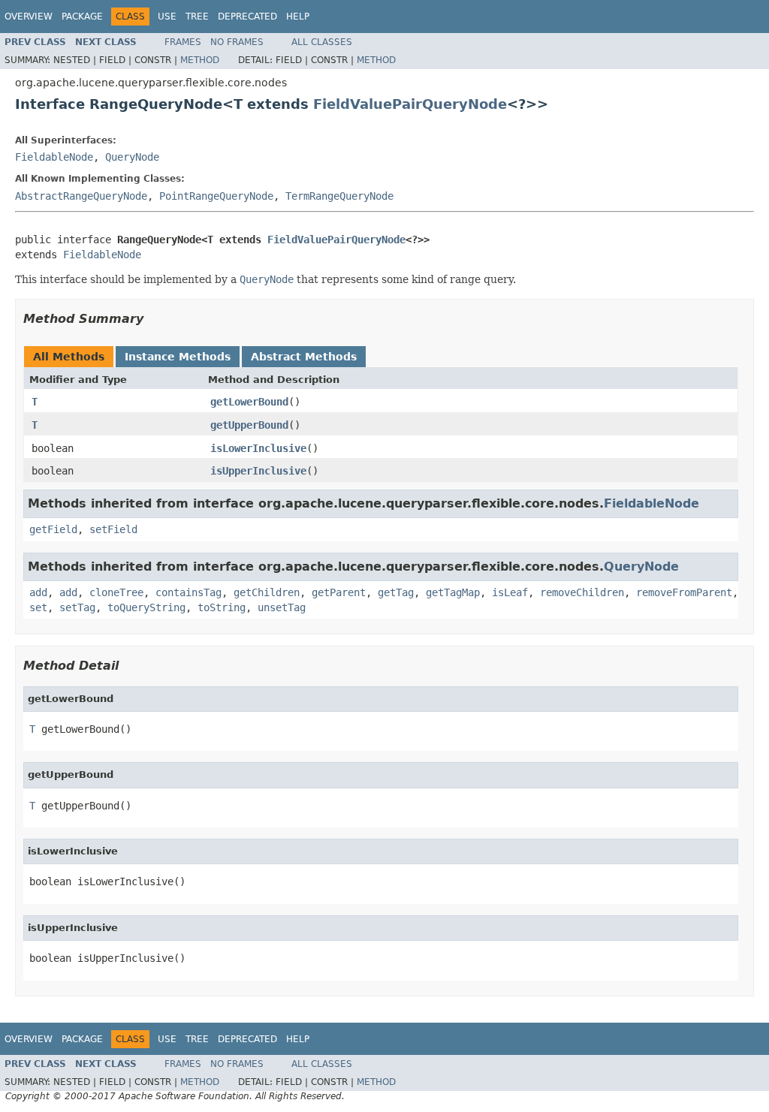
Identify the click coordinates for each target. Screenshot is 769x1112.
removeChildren (582, 592)
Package (82, 16)
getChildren (267, 592)
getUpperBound (249, 425)
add (38, 592)
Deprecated (247, 16)
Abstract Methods (304, 357)
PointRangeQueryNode (216, 196)
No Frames (237, 42)
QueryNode (132, 157)
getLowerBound (249, 402)
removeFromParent (684, 592)
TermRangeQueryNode (339, 196)
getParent (339, 592)
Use (167, 16)
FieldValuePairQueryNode (410, 104)
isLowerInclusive (258, 448)
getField (53, 529)
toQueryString (146, 607)
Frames (182, 42)
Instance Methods (178, 357)
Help (297, 16)
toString (222, 607)
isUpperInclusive (258, 471)
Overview (29, 16)
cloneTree (116, 592)
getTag (396, 592)
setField (113, 529)
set (38, 607)
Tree (197, 16)
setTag (77, 607)
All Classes (321, 42)
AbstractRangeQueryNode (81, 196)
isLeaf (510, 592)
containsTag (188, 592)
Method (199, 60)
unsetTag (282, 607)
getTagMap (453, 592)
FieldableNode (54, 157)
